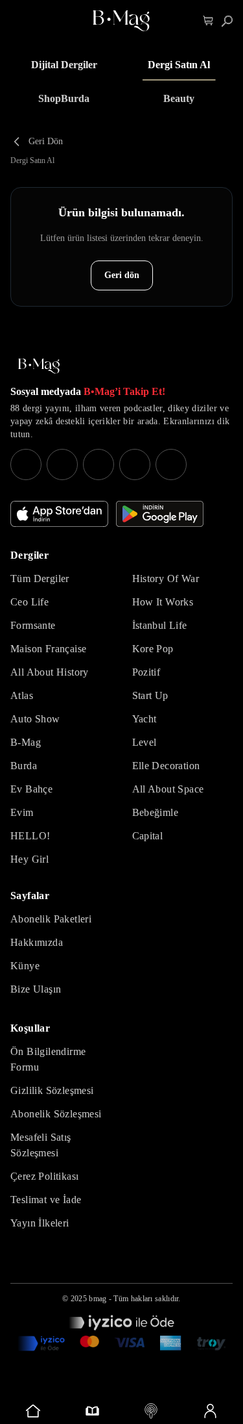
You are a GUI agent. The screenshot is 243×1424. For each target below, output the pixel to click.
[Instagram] (25, 464)
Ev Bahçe (31, 789)
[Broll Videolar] (151, 1411)
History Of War (166, 578)
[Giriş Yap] (209, 1411)
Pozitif (146, 672)
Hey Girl (29, 859)
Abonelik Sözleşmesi (56, 1113)
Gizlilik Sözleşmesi (52, 1090)
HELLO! (30, 835)
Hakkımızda (36, 942)
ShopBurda (63, 98)
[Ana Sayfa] (38, 366)
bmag (97, 1298)
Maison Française (48, 648)
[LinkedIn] (134, 464)
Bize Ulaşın (35, 989)
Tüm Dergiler (39, 578)
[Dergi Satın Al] (92, 1411)
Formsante (33, 625)
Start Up (150, 695)
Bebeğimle (155, 812)
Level (144, 742)
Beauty (178, 98)
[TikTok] (171, 464)
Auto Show (35, 718)
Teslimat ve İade (45, 1199)
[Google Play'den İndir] (159, 514)
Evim (22, 812)
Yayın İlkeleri (39, 1222)
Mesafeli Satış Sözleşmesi (40, 1145)
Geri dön (121, 275)
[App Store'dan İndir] (59, 514)
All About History (49, 672)
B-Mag (25, 742)
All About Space (168, 789)
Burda (23, 765)
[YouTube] (62, 464)
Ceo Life (29, 601)
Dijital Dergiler (64, 64)
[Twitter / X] (98, 464)
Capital (147, 835)
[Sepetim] (208, 21)
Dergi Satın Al (179, 64)
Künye (25, 965)
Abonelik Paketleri (50, 918)
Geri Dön (46, 141)
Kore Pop (153, 648)
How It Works (163, 601)
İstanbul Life (159, 625)
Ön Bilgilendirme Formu (48, 1059)
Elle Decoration (166, 765)
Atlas (21, 695)
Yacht (144, 718)
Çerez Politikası (44, 1176)
